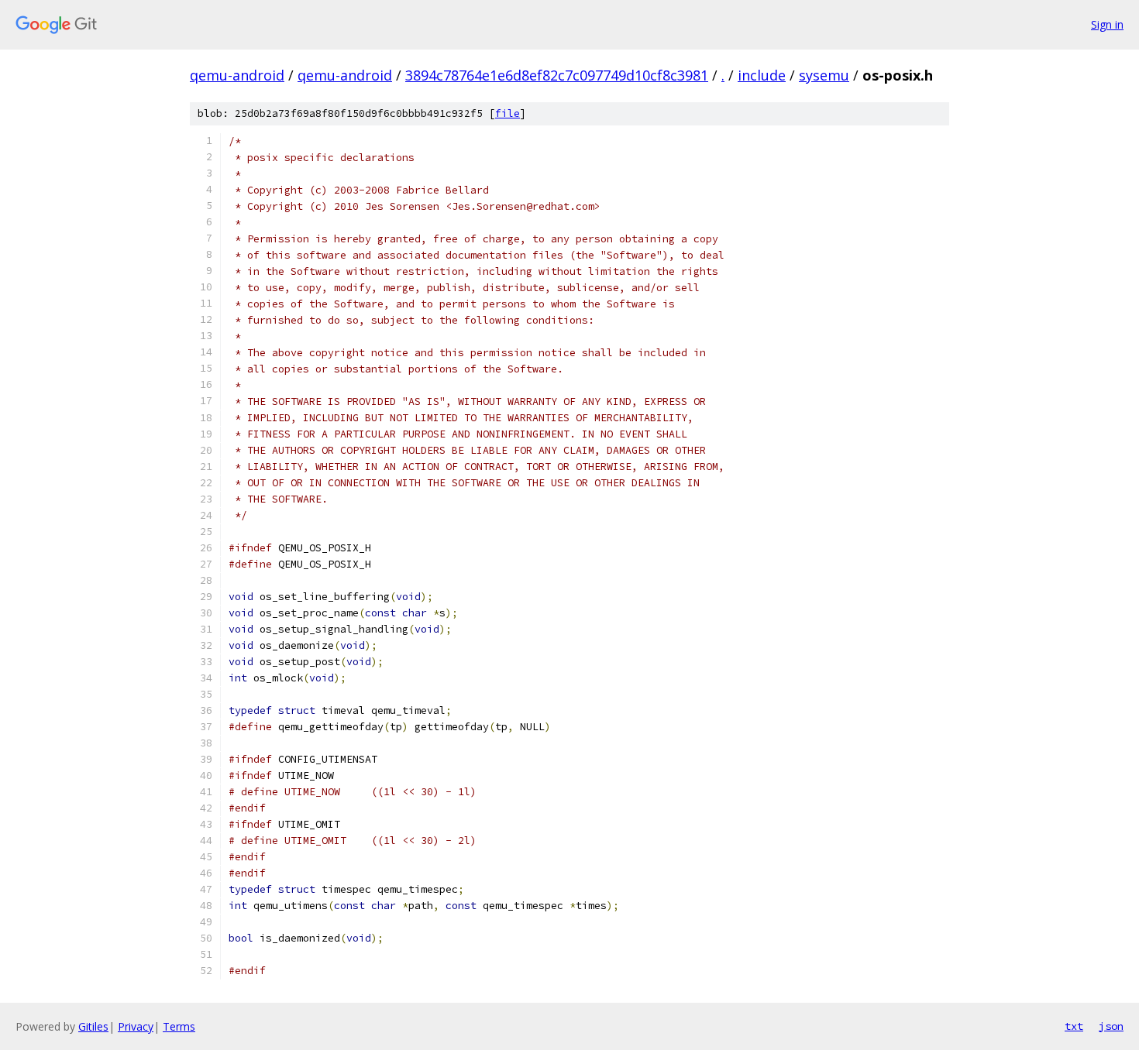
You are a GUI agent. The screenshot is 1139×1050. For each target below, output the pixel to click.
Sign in (1107, 24)
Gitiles (93, 1026)
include (762, 75)
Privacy (135, 1026)
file (507, 113)
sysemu (824, 75)
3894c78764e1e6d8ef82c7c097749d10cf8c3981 (556, 75)
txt (1074, 1026)
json (1111, 1026)
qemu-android (237, 75)
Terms (179, 1026)
